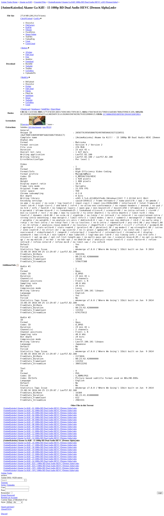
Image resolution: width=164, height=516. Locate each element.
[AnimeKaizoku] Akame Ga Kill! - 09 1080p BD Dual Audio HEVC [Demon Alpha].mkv (40, 427)
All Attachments (34, 127)
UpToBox (29, 71)
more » (51, 124)
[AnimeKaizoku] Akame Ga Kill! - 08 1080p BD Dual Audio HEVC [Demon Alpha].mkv (40, 424)
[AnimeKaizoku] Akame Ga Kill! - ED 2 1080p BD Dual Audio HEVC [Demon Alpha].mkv (41, 466)
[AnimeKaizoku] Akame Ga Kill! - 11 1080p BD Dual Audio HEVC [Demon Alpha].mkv (40, 431)
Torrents (4, 483)
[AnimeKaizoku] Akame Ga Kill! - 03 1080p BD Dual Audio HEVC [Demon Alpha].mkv (40, 413)
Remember (5, 493)
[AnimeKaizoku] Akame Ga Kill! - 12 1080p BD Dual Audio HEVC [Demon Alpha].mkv (40, 433)
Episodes (11, 485)
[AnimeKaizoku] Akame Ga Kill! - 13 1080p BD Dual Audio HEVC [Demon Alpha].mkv (40, 436)
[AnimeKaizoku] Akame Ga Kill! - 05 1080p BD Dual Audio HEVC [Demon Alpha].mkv (40, 417)
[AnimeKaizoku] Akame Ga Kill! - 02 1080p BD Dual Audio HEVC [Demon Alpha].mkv (40, 410)
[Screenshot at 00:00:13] (24, 124)
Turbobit (28, 66)
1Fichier (28, 52)
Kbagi (27, 98)
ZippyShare (55, 109)
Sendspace (35, 109)
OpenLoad (25, 109)
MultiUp (24, 77)
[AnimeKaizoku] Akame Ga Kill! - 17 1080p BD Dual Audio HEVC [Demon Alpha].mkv (40, 445)
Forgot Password (8, 495)
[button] (47, 124)
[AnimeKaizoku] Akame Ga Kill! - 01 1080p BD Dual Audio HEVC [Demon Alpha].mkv (40, 408)
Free (27, 57)
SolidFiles (45, 109)
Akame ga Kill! (25, 2)
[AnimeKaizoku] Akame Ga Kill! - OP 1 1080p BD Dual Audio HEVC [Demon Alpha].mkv (41, 468)
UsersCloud (30, 43)
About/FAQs (6, 509)
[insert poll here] (7, 507)
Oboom (28, 30)
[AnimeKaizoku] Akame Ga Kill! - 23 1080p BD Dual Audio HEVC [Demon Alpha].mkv (40, 459)
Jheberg (24, 48)
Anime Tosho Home (9, 2)
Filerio (28, 91)
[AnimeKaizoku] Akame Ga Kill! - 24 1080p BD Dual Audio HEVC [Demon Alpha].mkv (40, 461)
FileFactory (30, 25)
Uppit (27, 41)
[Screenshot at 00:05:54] (37, 124)
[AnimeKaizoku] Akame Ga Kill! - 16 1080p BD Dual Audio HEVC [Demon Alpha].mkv (40, 443)
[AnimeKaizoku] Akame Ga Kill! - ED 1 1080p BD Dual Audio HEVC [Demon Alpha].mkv (41, 463)
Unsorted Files (40, 2)
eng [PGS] (47, 127)
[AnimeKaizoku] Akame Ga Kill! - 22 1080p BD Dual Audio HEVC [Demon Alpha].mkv (40, 456)
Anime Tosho (6, 473)
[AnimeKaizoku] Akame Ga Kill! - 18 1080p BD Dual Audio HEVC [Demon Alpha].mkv (40, 447)
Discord (4, 514)
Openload (29, 61)
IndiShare (29, 95)
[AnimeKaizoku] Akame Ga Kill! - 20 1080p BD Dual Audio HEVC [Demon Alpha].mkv (40, 452)
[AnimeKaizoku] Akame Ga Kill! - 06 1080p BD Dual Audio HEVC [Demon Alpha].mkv (40, 420)
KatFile (28, 27)
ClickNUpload (26, 18)
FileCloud (29, 54)
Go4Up (37, 18)
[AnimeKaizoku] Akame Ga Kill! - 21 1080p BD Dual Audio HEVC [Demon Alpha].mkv (40, 454)
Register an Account (9, 497)
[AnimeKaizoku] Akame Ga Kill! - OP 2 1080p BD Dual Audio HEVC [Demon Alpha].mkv (41, 470)
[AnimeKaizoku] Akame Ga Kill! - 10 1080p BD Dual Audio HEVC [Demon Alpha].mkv (40, 429)
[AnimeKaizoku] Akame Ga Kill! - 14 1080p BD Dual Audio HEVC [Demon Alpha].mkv (40, 438)
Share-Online (30, 34)
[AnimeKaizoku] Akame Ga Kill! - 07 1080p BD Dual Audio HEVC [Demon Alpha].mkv (40, 422)
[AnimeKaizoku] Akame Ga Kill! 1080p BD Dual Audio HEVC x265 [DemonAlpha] (83, 2)
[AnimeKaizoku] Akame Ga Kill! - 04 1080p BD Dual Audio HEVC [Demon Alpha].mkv (40, 415)
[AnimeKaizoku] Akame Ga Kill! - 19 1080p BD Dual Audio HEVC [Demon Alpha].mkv (40, 450)
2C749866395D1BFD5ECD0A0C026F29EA (122, 114)
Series (3, 485)
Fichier (28, 86)
